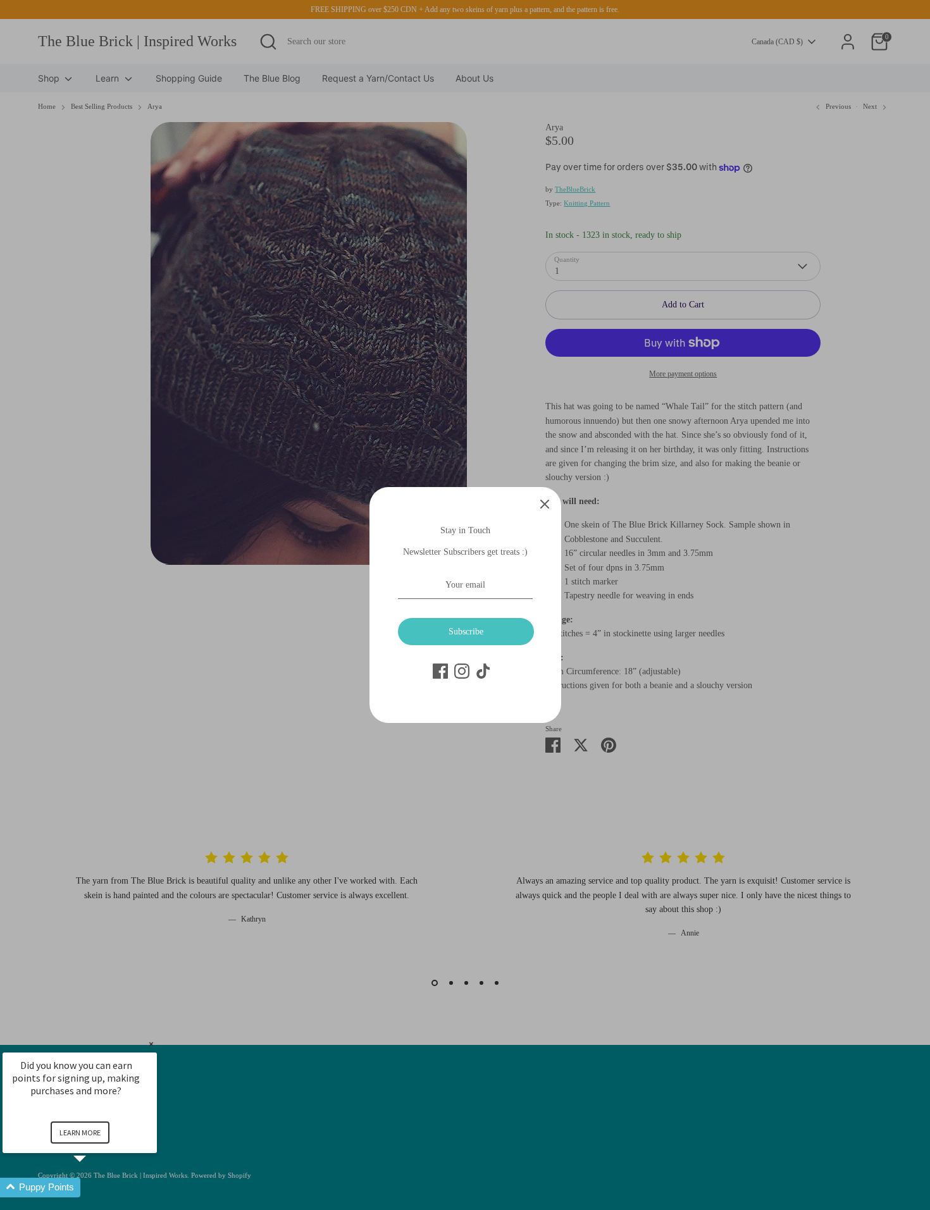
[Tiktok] (483, 671)
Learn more (80, 1132)
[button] (95, 1187)
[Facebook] (440, 671)
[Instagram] (461, 671)
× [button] (151, 1044)
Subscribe (466, 631)
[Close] (545, 503)
